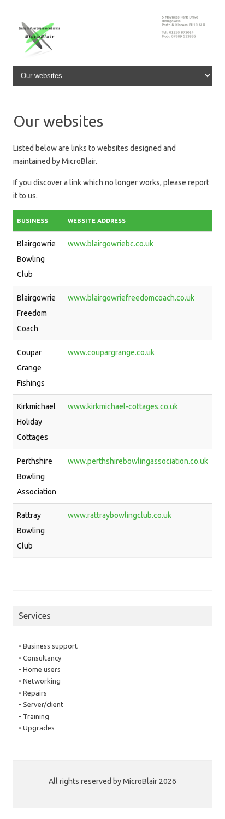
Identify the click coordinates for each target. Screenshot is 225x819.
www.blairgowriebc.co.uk (110, 243)
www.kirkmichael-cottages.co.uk (123, 406)
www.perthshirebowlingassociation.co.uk (138, 461)
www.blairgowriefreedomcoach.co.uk (131, 297)
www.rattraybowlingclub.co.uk (119, 515)
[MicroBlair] (112, 60)
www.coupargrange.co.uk (111, 352)
